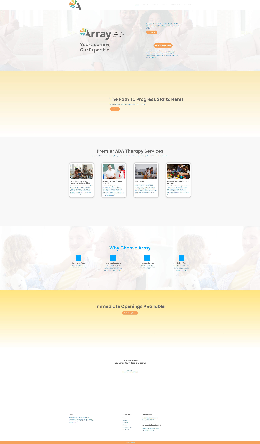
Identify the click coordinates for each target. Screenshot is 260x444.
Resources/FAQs (175, 5)
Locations (155, 5)
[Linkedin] (76, 426)
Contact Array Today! (130, 313)
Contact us (115, 109)
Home (137, 5)
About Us (145, 5)
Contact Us (187, 5)
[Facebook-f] (70, 426)
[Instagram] (73, 426)
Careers (164, 5)
